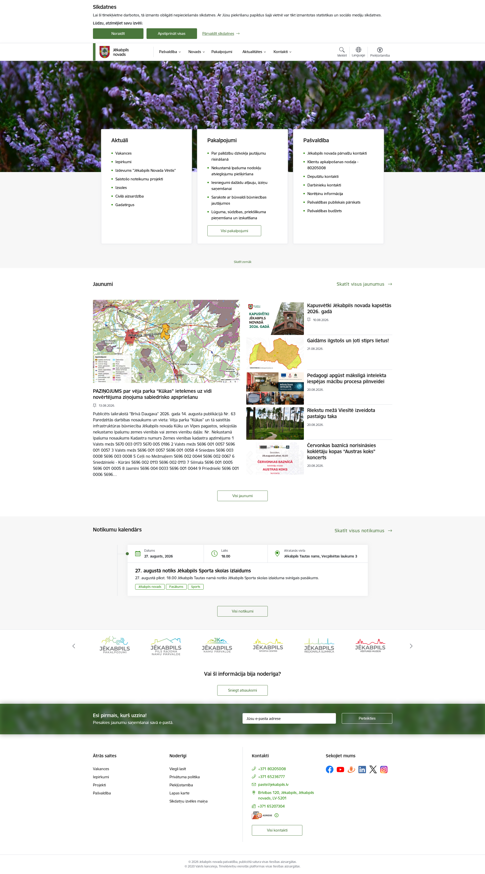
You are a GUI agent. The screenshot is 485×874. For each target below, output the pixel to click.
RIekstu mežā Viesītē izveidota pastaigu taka (341, 413)
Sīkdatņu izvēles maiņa (188, 801)
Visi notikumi (242, 611)
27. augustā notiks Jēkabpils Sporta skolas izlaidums (193, 571)
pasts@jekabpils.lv (273, 784)
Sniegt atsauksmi (242, 690)
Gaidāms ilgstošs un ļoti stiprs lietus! (348, 340)
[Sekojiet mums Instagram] (384, 769)
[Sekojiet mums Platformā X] (373, 769)
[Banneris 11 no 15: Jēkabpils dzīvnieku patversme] (370, 645)
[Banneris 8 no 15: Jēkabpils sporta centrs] (217, 645)
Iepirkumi (101, 776)
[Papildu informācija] (276, 815)
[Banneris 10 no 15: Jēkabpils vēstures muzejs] (319, 645)
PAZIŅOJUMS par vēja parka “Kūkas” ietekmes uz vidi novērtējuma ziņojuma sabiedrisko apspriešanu (152, 394)
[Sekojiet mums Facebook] (329, 769)
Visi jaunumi (242, 495)
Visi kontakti (277, 830)
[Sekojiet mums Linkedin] (362, 769)
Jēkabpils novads (149, 587)
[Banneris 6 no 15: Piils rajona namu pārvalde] (114, 645)
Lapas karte (179, 793)
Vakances (101, 768)
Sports (195, 587)
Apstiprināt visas (171, 33)
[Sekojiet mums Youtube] (340, 769)
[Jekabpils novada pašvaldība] (114, 52)
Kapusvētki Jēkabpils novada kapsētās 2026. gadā (349, 308)
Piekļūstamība (181, 785)
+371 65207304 (271, 806)
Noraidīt (118, 33)
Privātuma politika (184, 776)
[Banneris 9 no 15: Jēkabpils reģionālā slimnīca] (268, 645)
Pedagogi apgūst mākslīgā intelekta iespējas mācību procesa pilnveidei (346, 378)
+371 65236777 (271, 776)
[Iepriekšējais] (73, 646)
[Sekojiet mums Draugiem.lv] (351, 769)
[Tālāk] (411, 646)
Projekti (99, 785)
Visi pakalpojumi (234, 230)
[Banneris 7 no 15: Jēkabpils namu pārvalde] (165, 645)
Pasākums (176, 587)
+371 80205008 (272, 768)
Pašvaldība (102, 793)
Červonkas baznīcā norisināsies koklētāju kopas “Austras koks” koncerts (341, 451)
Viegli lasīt (177, 768)
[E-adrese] (262, 815)
